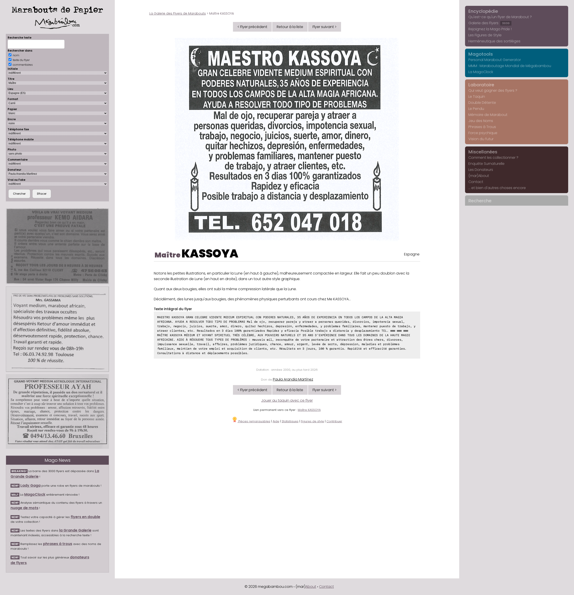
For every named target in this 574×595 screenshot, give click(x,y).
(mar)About (478, 175)
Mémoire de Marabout (487, 114)
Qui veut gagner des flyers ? (492, 90)
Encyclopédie (483, 11)
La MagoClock (480, 71)
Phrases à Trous (482, 126)
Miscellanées (482, 152)
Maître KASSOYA (309, 410)
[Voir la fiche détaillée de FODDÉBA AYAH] (57, 411)
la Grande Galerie (75, 530)
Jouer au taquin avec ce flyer (287, 400)
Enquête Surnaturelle (486, 163)
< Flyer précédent (252, 26)
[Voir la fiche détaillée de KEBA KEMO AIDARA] (57, 246)
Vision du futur (481, 139)
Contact (475, 181)
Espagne (412, 254)
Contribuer (334, 421)
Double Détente (482, 102)
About (310, 586)
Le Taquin (476, 96)
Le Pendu (476, 108)
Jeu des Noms (480, 120)
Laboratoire (481, 85)
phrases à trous (57, 543)
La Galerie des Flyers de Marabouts (177, 13)
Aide (276, 421)
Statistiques (290, 421)
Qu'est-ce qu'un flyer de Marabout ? (500, 17)
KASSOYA (210, 254)
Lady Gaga (30, 485)
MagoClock (34, 494)
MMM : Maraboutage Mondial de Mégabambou (509, 65)
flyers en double (85, 516)
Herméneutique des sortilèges (494, 41)
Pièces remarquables (253, 421)
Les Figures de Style (485, 35)
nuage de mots (24, 507)
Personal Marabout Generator (494, 59)
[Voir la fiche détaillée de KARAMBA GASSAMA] (57, 329)
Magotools (480, 54)
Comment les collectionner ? (493, 157)
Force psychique (482, 132)
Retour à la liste (290, 26)
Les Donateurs (480, 169)
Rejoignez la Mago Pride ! (490, 29)
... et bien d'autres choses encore (497, 187)
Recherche (479, 201)
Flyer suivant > (325, 26)
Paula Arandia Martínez (293, 379)
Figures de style (312, 421)
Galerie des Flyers (489, 23)
